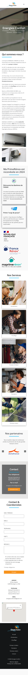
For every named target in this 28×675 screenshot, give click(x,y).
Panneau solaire (14, 651)
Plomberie (14, 648)
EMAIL (6, 521)
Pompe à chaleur (14, 645)
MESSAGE (7, 544)
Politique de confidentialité (14, 664)
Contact (14, 654)
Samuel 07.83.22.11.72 (14, 479)
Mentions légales (14, 662)
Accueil (14, 635)
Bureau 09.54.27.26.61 (14, 480)
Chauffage (14, 640)
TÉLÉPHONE (7, 529)
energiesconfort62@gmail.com (14, 486)
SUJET (6, 537)
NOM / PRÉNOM (8, 513)
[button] (3, 452)
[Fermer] (20, 605)
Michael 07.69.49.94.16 (14, 477)
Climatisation (14, 637)
